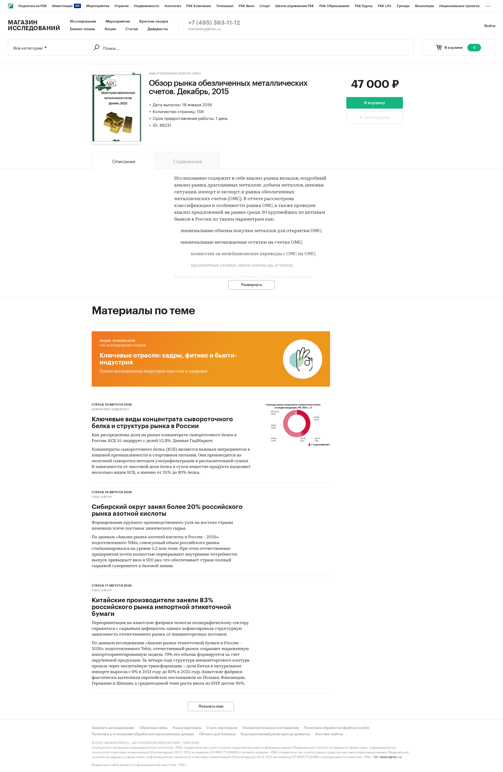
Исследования (83, 21)
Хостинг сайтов (329, 734)
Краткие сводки (153, 21)
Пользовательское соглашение (271, 728)
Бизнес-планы (82, 29)
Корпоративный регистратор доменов (275, 734)
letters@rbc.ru (391, 756)
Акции (110, 29)
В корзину (374, 103)
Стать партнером (221, 728)
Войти (489, 26)
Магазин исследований (34, 25)
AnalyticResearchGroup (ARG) (175, 73)
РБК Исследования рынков (123, 345)
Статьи (131, 29)
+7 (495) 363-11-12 (214, 23)
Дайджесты (157, 29)
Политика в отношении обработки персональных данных (143, 734)
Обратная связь (153, 728)
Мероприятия (118, 21)
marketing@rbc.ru (204, 29)
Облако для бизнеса (217, 734)
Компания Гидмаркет (110, 409)
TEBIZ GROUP (102, 497)
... (488, 5)
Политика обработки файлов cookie (336, 728)
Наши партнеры (187, 728)
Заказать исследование (113, 728)
